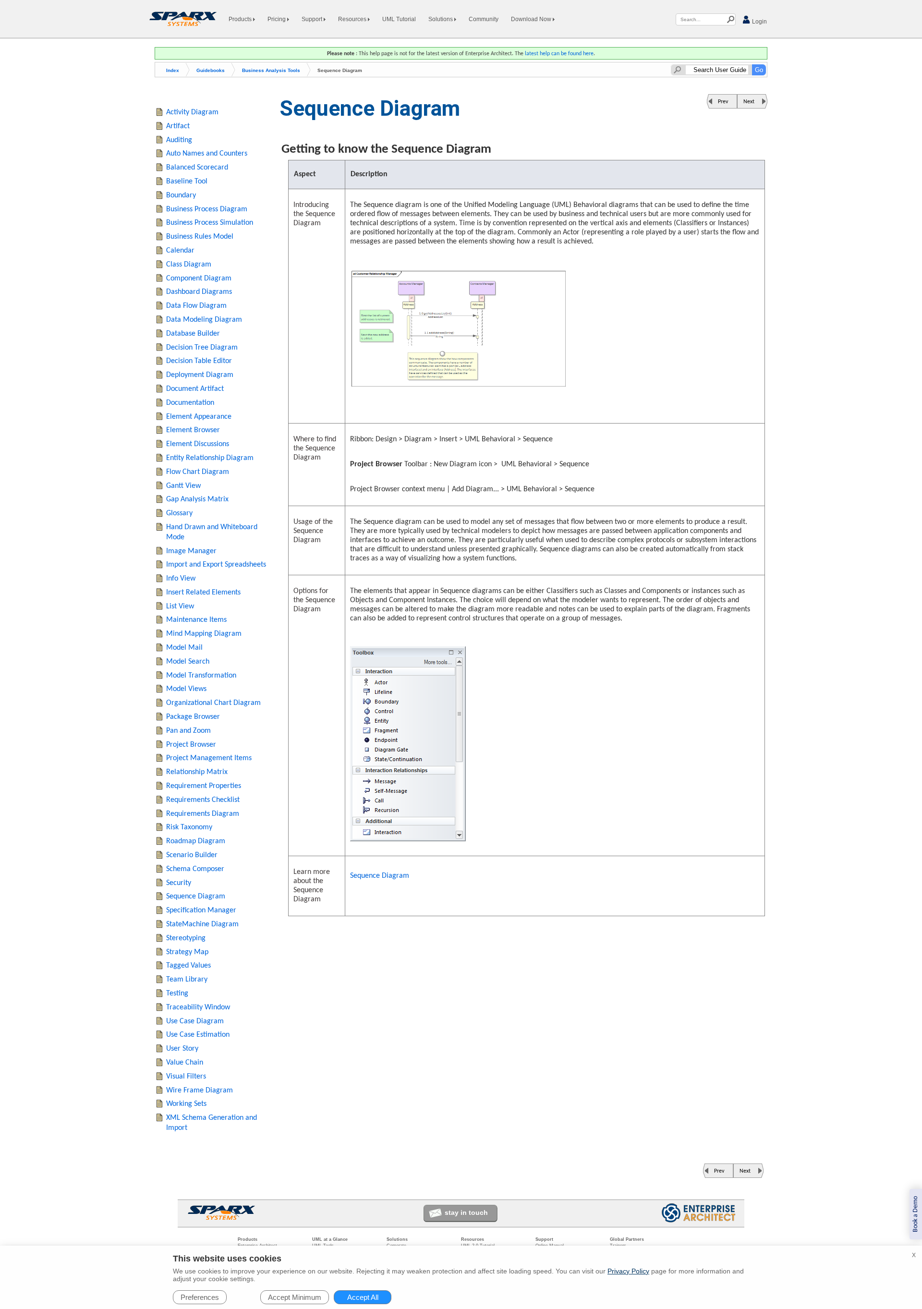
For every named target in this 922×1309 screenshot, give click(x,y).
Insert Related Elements (203, 592)
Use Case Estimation (198, 1035)
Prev (723, 102)
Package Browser (193, 717)
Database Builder (193, 334)
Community (483, 19)
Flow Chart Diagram (197, 472)
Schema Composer (195, 869)
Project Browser (191, 745)
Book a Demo (915, 1214)
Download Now (532, 19)
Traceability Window (198, 1007)
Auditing (179, 140)
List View (180, 606)
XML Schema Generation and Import (211, 1123)
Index (172, 70)
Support (313, 19)
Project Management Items (209, 758)
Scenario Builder (192, 855)
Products (241, 19)
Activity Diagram (192, 112)
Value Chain (184, 1063)
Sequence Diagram (379, 876)
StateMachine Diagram (202, 924)
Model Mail (184, 648)
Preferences (200, 1297)
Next (748, 102)
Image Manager (191, 551)
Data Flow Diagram (196, 306)
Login (759, 21)
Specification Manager (201, 910)
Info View (180, 578)
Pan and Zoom (188, 731)
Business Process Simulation (209, 223)
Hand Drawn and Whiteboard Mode (211, 532)
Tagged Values (188, 966)
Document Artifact (195, 389)
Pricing (277, 19)
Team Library (186, 979)
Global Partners (627, 1239)
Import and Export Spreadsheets (216, 565)
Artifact (178, 126)
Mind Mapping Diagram (204, 634)
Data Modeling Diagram (204, 320)
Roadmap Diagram (195, 841)
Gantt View (183, 486)
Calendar (180, 251)
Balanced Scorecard (197, 167)
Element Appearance (198, 417)
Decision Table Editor (199, 361)
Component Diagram (198, 278)
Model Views (186, 689)
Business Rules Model (199, 237)
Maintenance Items (196, 620)
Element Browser (193, 430)
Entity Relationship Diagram (210, 458)
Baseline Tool (186, 181)
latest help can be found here (559, 54)
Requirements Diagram (202, 814)
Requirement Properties (203, 786)
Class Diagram (188, 264)
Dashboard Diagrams (199, 292)
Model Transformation (201, 675)
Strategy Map (187, 952)
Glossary (179, 513)
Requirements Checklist (203, 800)
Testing (177, 993)
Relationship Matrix (197, 772)
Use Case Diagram (195, 1021)
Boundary (181, 195)
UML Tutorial (399, 19)
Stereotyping (186, 938)
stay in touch (466, 1212)
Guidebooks (210, 70)
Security (178, 883)
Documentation (190, 403)
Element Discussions (197, 444)
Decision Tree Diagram (202, 347)
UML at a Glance (330, 1239)
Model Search (187, 662)
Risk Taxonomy (189, 827)
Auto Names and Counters (206, 154)
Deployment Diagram (199, 375)
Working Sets (186, 1104)
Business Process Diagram (206, 209)
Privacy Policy (628, 1271)
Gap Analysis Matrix (197, 499)
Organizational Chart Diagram (213, 703)
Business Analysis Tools (271, 70)
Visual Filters (186, 1076)
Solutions (441, 19)
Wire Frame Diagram (199, 1090)
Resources (353, 19)
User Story (182, 1049)
